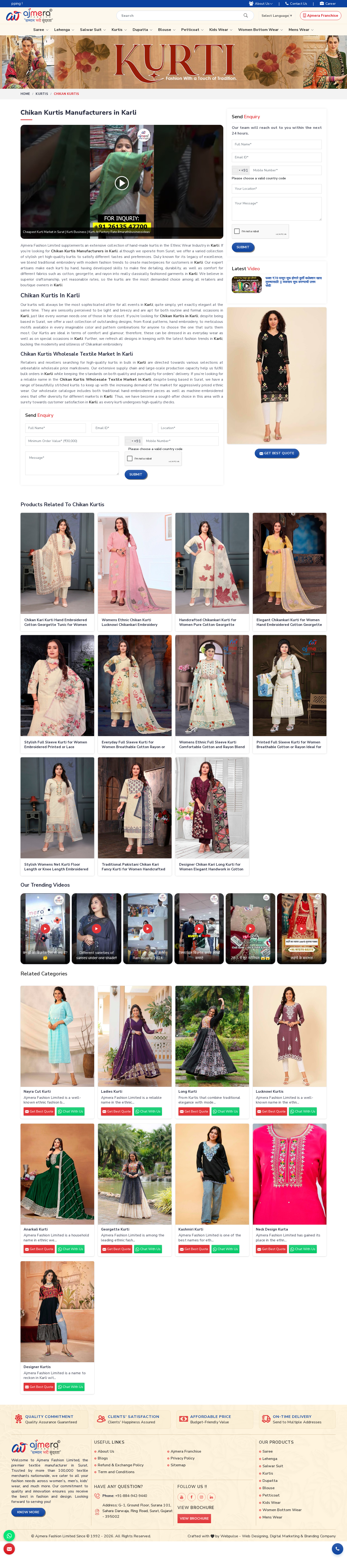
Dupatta (141, 29)
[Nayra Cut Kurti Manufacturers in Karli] (57, 1036)
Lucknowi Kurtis (270, 1091)
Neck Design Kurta (272, 1229)
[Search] (245, 15)
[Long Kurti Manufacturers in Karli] (212, 1036)
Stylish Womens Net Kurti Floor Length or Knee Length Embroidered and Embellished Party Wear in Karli (56, 867)
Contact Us (298, 3)
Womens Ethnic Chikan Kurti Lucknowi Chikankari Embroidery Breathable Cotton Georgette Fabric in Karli (133, 623)
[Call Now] (337, 1549)
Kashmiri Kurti (190, 1229)
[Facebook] (191, 1497)
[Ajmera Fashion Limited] (29, 15)
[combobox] (134, 441)
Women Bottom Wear (258, 29)
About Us (262, 3)
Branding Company (320, 1536)
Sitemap (178, 1465)
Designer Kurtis (37, 1367)
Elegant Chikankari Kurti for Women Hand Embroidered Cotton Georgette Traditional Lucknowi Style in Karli (289, 623)
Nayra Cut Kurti (37, 1091)
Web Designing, (255, 1536)
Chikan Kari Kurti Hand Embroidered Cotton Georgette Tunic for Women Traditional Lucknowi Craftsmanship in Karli (56, 623)
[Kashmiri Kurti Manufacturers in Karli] (212, 1174)
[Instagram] (201, 1497)
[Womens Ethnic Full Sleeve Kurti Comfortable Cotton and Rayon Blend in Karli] (212, 685)
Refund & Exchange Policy (121, 1465)
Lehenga (62, 29)
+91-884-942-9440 (131, 1495)
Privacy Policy (183, 1458)
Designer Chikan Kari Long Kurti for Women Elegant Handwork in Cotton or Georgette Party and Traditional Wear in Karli (211, 867)
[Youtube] (182, 1497)
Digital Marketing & (286, 1536)
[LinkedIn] (211, 1497)
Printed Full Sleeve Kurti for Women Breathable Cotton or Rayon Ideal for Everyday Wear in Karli (289, 745)
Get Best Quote (41, 1111)
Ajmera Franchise (322, 15)
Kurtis (117, 29)
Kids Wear (219, 29)
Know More (28, 1512)
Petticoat (190, 29)
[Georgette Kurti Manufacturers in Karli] (135, 1174)
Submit (135, 474)
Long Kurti (187, 1091)
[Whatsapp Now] (9, 1535)
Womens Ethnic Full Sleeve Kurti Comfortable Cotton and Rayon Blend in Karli (212, 745)
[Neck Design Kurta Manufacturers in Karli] (289, 1174)
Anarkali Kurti (36, 1229)
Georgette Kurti (115, 1229)
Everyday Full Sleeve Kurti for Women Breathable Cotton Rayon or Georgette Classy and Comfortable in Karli (134, 745)
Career (331, 3)
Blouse (165, 29)
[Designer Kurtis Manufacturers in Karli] (57, 1311)
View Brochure (194, 1518)
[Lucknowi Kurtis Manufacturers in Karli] (289, 1036)
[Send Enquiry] (9, 1549)
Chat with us (72, 1111)
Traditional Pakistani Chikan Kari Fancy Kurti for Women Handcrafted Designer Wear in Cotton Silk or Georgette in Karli (133, 867)
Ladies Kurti (111, 1091)
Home (25, 94)
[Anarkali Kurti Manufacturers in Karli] (57, 1174)
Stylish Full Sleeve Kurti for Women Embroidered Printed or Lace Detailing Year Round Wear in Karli (55, 745)
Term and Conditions (116, 1472)
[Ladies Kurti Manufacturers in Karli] (135, 1036)
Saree (39, 29)
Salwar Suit (91, 29)
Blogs (103, 1458)
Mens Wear (299, 29)
